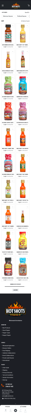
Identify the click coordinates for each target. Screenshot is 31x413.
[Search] (10, 410)
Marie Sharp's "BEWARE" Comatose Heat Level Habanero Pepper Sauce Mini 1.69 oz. (8, 148)
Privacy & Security (7, 372)
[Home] (5, 410)
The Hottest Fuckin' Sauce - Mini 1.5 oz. (8, 252)
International (5, 360)
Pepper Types (6, 332)
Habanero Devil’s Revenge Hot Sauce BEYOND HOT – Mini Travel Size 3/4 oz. (23, 96)
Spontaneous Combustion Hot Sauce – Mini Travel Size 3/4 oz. (8, 278)
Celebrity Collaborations (8, 353)
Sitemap (4, 380)
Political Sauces (21, 16)
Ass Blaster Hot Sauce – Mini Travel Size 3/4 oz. (23, 278)
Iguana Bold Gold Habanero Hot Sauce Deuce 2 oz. (23, 226)
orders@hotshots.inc (7, 396)
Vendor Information (7, 377)
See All (27, 12)
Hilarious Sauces (8, 16)
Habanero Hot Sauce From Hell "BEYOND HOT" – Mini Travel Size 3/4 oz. (23, 252)
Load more (15, 290)
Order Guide (5, 367)
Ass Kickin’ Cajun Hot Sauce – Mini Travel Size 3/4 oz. (8, 122)
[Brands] (20, 410)
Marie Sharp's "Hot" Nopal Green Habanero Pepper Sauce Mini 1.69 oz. (8, 200)
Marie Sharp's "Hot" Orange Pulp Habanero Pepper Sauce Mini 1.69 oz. (23, 45)
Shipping (4, 370)
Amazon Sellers (6, 348)
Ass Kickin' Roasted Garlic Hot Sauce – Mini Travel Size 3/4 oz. (23, 122)
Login (5, 46)
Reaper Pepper (6, 335)
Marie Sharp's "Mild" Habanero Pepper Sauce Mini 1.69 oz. (23, 174)
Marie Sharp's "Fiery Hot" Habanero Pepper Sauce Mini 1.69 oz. (23, 200)
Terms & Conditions (7, 375)
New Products (6, 328)
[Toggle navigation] (2, 5)
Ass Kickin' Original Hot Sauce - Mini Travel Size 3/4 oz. (8, 174)
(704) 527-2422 (9, 386)
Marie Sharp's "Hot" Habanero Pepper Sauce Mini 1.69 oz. (8, 226)
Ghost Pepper (6, 330)
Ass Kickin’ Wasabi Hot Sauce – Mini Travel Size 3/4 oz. (8, 96)
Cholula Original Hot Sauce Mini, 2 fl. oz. (8, 71)
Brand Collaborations (8, 355)
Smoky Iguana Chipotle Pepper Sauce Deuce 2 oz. (23, 71)
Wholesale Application (8, 345)
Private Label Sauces (8, 358)
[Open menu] (15, 411)
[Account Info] (25, 410)
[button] (24, 406)
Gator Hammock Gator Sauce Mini (8, 45)
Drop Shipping (6, 350)
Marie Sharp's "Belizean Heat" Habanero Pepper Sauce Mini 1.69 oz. (23, 148)
